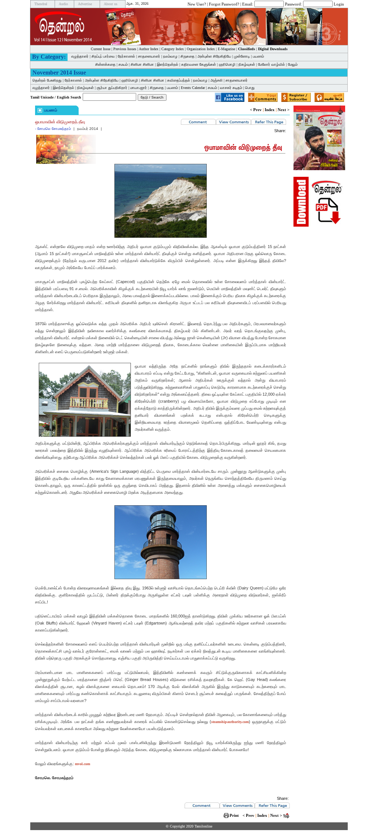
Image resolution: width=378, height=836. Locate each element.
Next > (283, 109)
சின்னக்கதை (105, 64)
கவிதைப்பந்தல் (178, 80)
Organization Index (201, 49)
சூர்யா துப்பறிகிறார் (112, 88)
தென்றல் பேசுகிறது (47, 80)
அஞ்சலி (216, 80)
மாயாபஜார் (138, 88)
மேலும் (293, 64)
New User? (197, 3)
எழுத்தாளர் (80, 56)
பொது (250, 88)
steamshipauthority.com (230, 722)
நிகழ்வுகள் (246, 64)
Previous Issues (124, 49)
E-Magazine (226, 49)
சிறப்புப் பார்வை (103, 56)
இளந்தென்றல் (167, 64)
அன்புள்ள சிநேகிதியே (214, 56)
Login (339, 3)
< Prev (256, 109)
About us (110, 4)
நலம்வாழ (170, 56)
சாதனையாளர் (149, 56)
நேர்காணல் (126, 56)
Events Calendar (193, 88)
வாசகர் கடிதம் (231, 88)
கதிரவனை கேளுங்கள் (198, 64)
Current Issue (100, 49)
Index (270, 109)
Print (234, 815)
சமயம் (123, 64)
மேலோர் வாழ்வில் (271, 64)
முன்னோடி (242, 56)
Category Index (172, 49)
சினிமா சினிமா (142, 64)
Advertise (85, 4)
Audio (63, 4)
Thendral (40, 4)
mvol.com (82, 764)
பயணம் (258, 56)
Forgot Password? (224, 3)
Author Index (148, 49)
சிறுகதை (188, 56)
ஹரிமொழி (227, 64)
